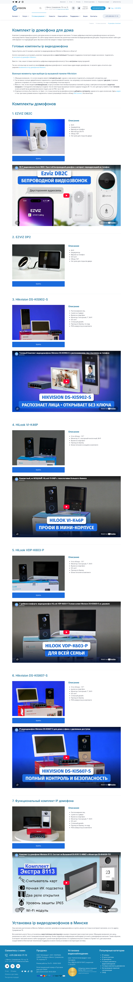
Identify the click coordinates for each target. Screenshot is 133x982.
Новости (52, 16)
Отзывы (78, 2)
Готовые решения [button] (38, 16)
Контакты (93, 16)
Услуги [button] (24, 16)
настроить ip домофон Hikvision (24, 57)
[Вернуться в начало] (19, 8)
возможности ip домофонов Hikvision (32, 67)
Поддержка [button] (74, 16)
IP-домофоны (106, 959)
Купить (38, 158)
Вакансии (63, 2)
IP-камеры (105, 955)
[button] (40, 8)
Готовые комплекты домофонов (113, 966)
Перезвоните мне (98, 8)
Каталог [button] (15, 16)
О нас (70, 2)
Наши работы (62, 16)
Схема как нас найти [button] (63, 9)
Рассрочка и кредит (103, 2)
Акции (85, 16)
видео (118, 91)
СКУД (104, 972)
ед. (112, 8)
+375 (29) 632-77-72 (111, 16)
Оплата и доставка (89, 2)
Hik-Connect (78, 93)
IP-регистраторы (108, 957)
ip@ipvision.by (117, 2)
